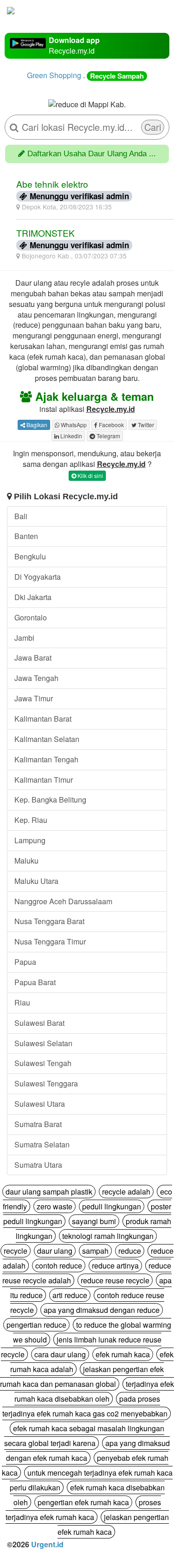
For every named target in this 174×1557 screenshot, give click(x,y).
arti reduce (69, 1295)
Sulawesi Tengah (42, 1063)
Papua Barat (35, 982)
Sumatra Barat (38, 1124)
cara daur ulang (60, 1354)
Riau (22, 1002)
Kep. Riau (30, 820)
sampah (95, 1250)
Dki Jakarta (33, 597)
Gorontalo (30, 617)
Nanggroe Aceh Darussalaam (63, 901)
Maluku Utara (36, 881)
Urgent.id (47, 1544)
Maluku (26, 860)
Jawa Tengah (36, 678)
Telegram (107, 436)
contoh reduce (58, 1265)
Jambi (24, 637)
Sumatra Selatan (42, 1144)
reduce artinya (115, 1265)
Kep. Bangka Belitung (50, 799)
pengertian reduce (36, 1324)
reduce (129, 1250)
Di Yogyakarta (37, 576)
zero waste (54, 1206)
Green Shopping (54, 75)
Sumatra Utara (38, 1164)
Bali (20, 516)
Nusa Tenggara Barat (49, 921)
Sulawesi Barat (39, 1023)
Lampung (29, 840)
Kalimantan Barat (42, 718)
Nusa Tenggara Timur (50, 941)
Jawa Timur (33, 698)
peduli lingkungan (111, 1206)
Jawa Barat (33, 657)
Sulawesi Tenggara (46, 1083)
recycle (15, 1250)
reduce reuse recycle (115, 1280)
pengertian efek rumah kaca (83, 1502)
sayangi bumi (94, 1221)
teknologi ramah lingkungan (108, 1236)
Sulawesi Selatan (43, 1043)
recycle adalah (126, 1191)
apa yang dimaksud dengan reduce (102, 1310)
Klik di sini (89, 475)
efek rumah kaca (123, 1354)
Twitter (145, 425)
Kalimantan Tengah (46, 759)
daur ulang (54, 1250)
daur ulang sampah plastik (49, 1191)
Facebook (110, 425)
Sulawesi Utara (39, 1103)
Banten (26, 536)
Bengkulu (30, 556)
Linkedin (70, 436)
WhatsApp (73, 425)
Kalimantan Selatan (46, 739)
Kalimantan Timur (43, 779)
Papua (25, 961)
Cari (152, 127)
